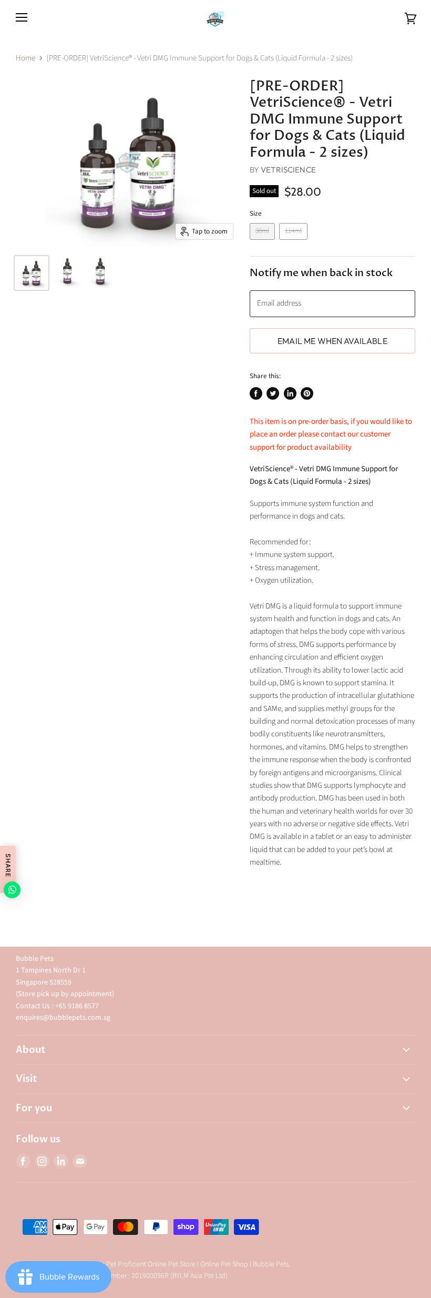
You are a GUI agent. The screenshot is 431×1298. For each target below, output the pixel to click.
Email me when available (332, 341)
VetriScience (288, 170)
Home (25, 58)
